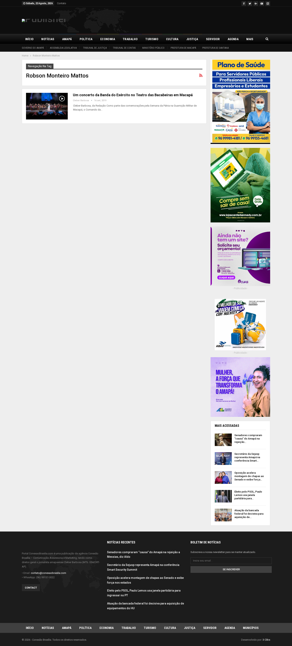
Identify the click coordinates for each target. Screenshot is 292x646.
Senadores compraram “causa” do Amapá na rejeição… (248, 438)
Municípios (251, 628)
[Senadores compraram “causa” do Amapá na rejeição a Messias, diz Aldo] (223, 440)
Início (29, 39)
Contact (31, 587)
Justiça (192, 39)
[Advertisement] (198, 20)
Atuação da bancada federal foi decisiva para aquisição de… (248, 514)
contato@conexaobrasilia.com (48, 572)
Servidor (213, 39)
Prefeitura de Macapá (183, 47)
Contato (61, 3)
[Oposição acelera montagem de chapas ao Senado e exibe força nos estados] (223, 477)
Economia (107, 39)
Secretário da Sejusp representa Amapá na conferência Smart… (247, 457)
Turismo (151, 39)
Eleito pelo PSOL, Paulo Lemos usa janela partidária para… (248, 495)
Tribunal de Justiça (95, 47)
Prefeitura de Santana (215, 47)
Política (86, 39)
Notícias (47, 39)
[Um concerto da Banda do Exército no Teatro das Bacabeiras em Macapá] (47, 106)
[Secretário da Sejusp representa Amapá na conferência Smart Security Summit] (223, 458)
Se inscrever (231, 569)
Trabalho (130, 39)
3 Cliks (266, 639)
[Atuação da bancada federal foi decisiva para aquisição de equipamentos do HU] (223, 515)
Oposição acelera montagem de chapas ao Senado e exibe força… (249, 476)
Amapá (67, 39)
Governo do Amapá (33, 47)
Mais (249, 39)
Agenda (233, 39)
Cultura (172, 39)
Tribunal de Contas (124, 47)
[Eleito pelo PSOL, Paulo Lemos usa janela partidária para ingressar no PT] (223, 496)
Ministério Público (153, 47)
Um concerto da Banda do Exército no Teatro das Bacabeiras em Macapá (133, 95)
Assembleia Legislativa (63, 47)
